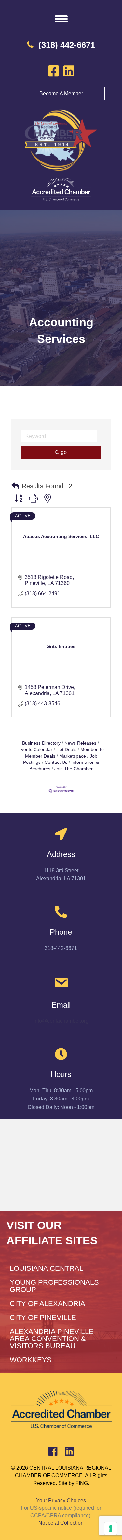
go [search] (64, 452)
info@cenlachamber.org (61, 1021)
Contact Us (56, 762)
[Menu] (61, 18)
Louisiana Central (46, 1268)
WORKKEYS (31, 1360)
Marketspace (72, 756)
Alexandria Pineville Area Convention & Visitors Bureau (52, 1338)
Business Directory (41, 743)
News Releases (80, 743)
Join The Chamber (73, 768)
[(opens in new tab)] (61, 189)
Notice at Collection (61, 1523)
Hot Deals (66, 749)
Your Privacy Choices (61, 1500)
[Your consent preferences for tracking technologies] (110, 1528)
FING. (82, 1483)
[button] (15, 486)
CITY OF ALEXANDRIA (47, 1303)
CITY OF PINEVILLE (43, 1317)
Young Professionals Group (54, 1286)
